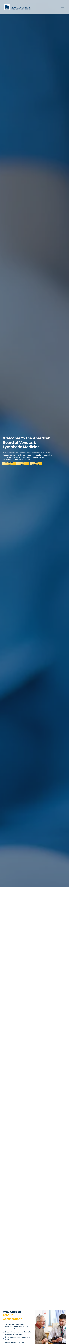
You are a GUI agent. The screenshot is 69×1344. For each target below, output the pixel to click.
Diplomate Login (9, 463)
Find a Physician (35, 463)
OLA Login (22, 463)
